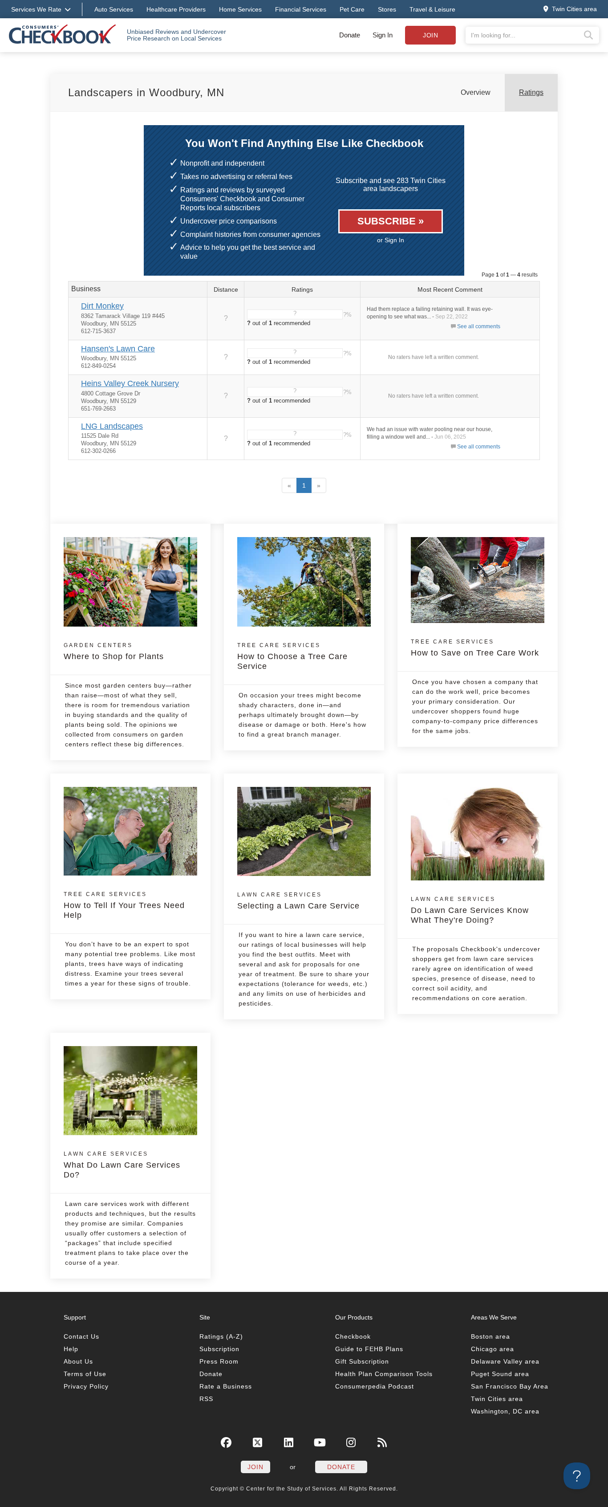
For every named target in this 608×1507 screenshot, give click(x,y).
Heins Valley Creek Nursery (130, 383)
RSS (206, 1398)
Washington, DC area (505, 1411)
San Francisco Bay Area (509, 1386)
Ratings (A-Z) (221, 1336)
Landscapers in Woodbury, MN (146, 92)
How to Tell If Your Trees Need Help (124, 905)
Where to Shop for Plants (114, 651)
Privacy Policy (86, 1386)
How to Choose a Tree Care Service (292, 656)
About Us (78, 1361)
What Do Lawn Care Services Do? (122, 1165)
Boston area (490, 1336)
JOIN (255, 1466)
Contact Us (81, 1336)
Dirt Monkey (102, 305)
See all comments (478, 326)
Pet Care (352, 9)
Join (430, 35)
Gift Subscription (362, 1361)
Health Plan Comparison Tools (384, 1373)
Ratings (531, 92)
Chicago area (492, 1348)
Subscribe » (390, 221)
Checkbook (353, 1336)
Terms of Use (85, 1373)
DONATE (341, 1466)
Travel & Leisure (432, 9)
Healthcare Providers (176, 9)
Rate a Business (225, 1386)
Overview (475, 92)
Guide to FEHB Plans (369, 1348)
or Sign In (390, 240)
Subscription (219, 1348)
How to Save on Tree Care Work (475, 648)
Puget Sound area (500, 1373)
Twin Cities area (497, 1398)
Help (71, 1348)
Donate (349, 35)
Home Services (240, 9)
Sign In (383, 35)
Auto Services (113, 9)
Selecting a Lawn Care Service (298, 901)
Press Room (219, 1361)
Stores (387, 9)
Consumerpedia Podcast (374, 1386)
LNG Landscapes (112, 426)
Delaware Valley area (505, 1361)
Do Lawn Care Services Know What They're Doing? (470, 910)
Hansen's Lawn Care (118, 348)
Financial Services (300, 9)
